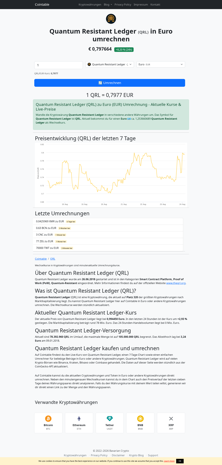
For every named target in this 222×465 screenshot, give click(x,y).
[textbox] (108, 64)
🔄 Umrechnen (109, 83)
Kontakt (155, 4)
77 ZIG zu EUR (51, 241)
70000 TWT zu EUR (54, 248)
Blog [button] (107, 4)
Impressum (141, 4)
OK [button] (180, 461)
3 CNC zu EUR (50, 234)
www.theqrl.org (176, 283)
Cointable (42, 4)
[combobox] (109, 64)
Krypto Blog (136, 455)
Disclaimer (118, 455)
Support (153, 455)
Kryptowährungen (90, 4)
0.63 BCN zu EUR (53, 228)
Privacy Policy (123, 4)
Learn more (169, 461)
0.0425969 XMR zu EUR (55, 221)
